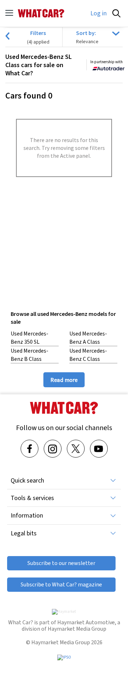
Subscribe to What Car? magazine (61, 584)
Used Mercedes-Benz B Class (29, 354)
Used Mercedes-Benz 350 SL (29, 337)
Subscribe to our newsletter (61, 563)
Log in (98, 13)
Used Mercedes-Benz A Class (88, 337)
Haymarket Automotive (86, 622)
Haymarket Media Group (77, 628)
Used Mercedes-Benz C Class (88, 354)
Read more (64, 379)
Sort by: (86, 32)
